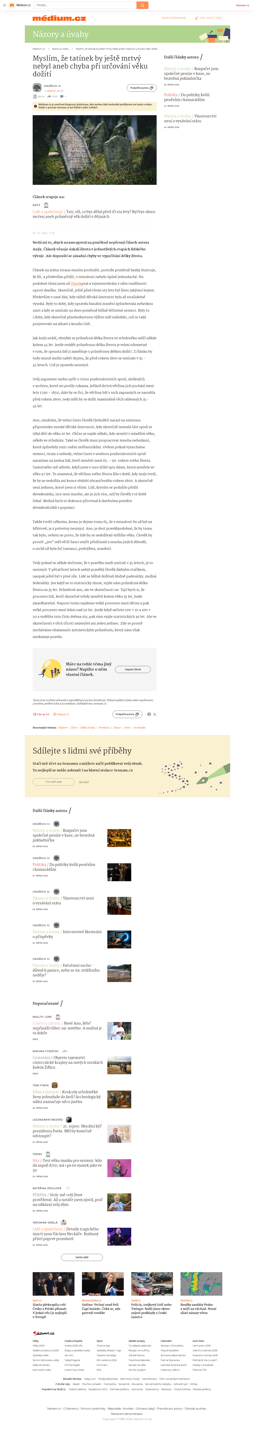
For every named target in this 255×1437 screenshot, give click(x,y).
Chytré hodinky (182, 1389)
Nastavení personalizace (126, 1414)
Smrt (127, 727)
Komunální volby (42, 1369)
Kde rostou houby (130, 1378)
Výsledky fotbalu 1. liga (109, 1350)
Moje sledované (174, 17)
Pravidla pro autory (169, 1408)
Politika (171, 95)
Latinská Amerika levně (173, 1365)
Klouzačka (137, 1384)
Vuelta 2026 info (73, 1345)
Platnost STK (200, 1369)
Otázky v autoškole (203, 1365)
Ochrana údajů (145, 1408)
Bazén (76, 1384)
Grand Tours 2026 (74, 1369)
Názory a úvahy (177, 69)
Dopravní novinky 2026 (205, 1355)
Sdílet (55, 96)
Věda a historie (46, 1092)
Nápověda (114, 1408)
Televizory (166, 1389)
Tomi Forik (41, 1085)
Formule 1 (102, 1365)
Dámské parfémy (119, 1389)
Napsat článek (133, 669)
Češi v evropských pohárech (174, 1378)
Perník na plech (137, 1369)
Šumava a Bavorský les (173, 1355)
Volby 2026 (38, 1345)
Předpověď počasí (108, 1378)
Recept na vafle (137, 1365)
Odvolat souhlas (195, 1408)
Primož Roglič (72, 1365)
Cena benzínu (149, 1378)
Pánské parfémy (202, 1389)
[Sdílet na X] (155, 714)
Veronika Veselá (45, 1222)
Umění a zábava (46, 1024)
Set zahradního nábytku (158, 1384)
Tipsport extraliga (106, 1355)
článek (76, 284)
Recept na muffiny (139, 1350)
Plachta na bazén (91, 1384)
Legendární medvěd (48, 1119)
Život (74, 727)
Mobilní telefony (77, 1389)
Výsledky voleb (41, 1355)
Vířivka (193, 1384)
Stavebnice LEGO (98, 1389)
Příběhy (39, 1195)
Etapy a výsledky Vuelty (77, 1350)
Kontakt (128, 1408)
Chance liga (103, 1345)
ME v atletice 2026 (107, 1360)
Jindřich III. (53, 86)
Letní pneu (137, 1389)
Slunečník (124, 1384)
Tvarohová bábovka (139, 1360)
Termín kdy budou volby (46, 1360)
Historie (62, 727)
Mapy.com (90, 1378)
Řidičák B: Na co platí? (205, 1360)
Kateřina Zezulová (47, 1188)
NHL (99, 1369)
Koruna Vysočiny (46, 1051)
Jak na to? (84, 782)
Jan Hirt (69, 1355)
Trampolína (110, 1384)
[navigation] (4, 5)
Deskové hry (152, 1389)
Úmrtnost (104, 727)
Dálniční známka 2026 (205, 1350)
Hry (36, 1161)
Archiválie (139, 727)
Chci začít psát (211, 17)
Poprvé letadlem (170, 1350)
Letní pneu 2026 (202, 1345)
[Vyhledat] (142, 5)
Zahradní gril (181, 1384)
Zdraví (117, 727)
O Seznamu (70, 1408)
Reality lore (42, 1016)
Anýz (36, 205)
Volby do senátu (41, 1365)
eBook (41, 96)
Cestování (41, 1058)
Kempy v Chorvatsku (172, 1345)
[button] (95, 150)
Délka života (88, 727)
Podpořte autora (139, 87)
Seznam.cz (242, 5)
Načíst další (82, 1257)
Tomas (37, 1154)
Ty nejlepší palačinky (140, 1345)
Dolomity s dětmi (170, 1369)
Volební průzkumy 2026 (46, 1350)
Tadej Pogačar (72, 1360)
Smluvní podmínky (93, 1408)
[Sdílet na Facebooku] (149, 714)
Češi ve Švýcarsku (170, 1360)
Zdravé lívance (136, 1355)
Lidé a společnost (48, 212)
